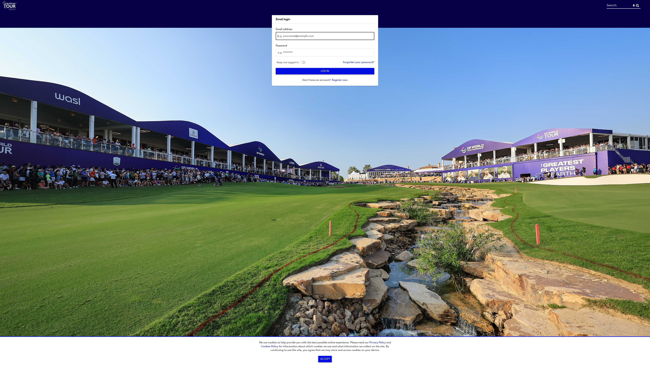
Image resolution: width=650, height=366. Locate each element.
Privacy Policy (377, 342)
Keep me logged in (288, 62)
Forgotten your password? (358, 62)
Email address (284, 29)
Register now (340, 80)
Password (281, 45)
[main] (325, 50)
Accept (325, 358)
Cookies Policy (269, 346)
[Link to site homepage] (9, 9)
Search (637, 5)
